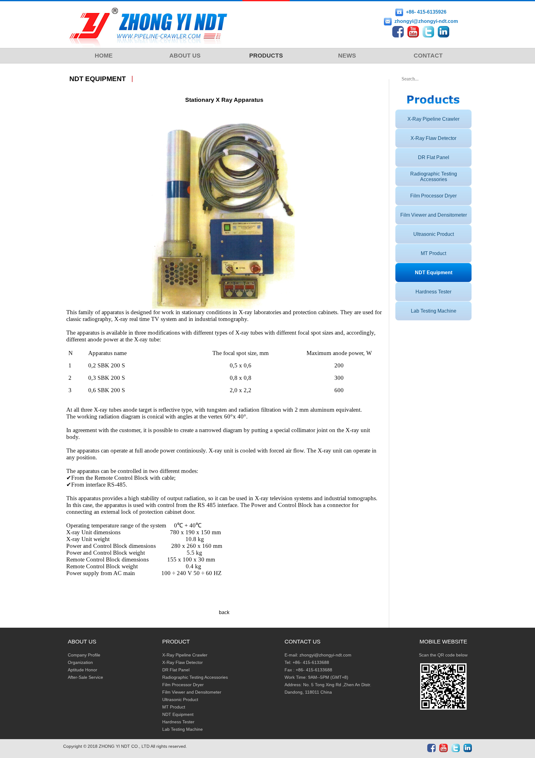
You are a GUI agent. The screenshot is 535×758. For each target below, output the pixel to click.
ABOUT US (185, 55)
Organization (80, 662)
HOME (104, 55)
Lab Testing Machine (433, 311)
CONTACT (428, 55)
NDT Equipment (433, 272)
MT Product (433, 253)
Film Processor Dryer (433, 195)
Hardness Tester (433, 291)
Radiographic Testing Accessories (433, 176)
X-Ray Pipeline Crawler (433, 119)
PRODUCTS (266, 55)
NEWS (347, 55)
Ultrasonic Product (433, 234)
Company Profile (84, 654)
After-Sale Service (85, 677)
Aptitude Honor (82, 669)
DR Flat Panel (433, 157)
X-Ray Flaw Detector (433, 138)
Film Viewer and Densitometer (433, 215)
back (224, 612)
